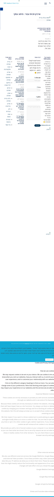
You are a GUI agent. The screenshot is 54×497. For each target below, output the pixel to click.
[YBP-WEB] (12, 3)
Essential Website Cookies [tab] (45, 394)
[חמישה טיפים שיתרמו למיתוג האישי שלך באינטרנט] (43, 20)
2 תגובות (47, 39)
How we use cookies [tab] (47, 371)
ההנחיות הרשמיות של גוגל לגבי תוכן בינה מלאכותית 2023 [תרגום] (19, 79)
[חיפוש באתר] (49, 3)
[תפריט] (46, 3)
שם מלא (37, 78)
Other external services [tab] (46, 452)
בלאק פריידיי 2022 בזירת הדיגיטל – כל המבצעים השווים (20, 106)
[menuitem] (49, 3)
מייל (38, 87)
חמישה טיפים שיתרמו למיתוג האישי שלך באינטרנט (43, 29)
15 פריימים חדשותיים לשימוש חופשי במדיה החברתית (19, 66)
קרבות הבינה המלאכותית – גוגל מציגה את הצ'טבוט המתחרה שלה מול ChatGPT (19, 92)
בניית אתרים (27, 343)
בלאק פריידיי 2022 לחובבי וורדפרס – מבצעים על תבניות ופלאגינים (20, 119)
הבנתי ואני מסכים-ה (49, 359)
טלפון (38, 97)
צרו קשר (7, 125)
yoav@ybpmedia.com (44, 125)
